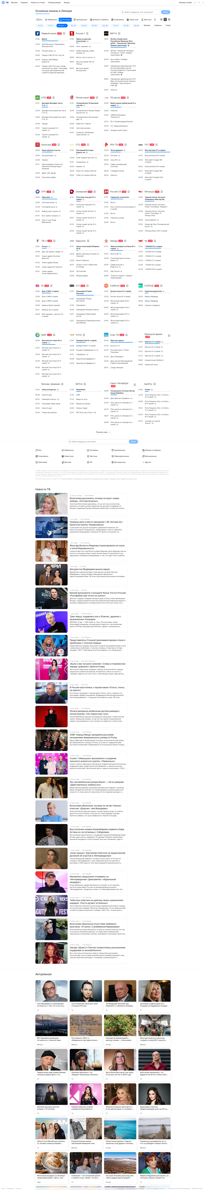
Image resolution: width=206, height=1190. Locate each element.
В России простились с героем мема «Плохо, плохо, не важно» (97, 689)
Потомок (114, 155)
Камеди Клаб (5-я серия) (86, 340)
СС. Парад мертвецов (119, 126)
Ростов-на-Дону (131, 479)
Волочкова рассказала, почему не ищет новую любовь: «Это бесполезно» (94, 499)
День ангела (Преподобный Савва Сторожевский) (121, 362)
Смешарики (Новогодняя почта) (86, 315)
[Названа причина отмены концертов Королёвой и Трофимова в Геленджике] (86, 1099)
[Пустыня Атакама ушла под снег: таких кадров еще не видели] (120, 1168)
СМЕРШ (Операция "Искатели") (118, 116)
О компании (10, 1188)
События (114, 111)
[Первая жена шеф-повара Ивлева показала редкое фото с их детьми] (51, 1065)
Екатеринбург (87, 479)
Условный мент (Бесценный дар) (87, 118)
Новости (114, 90)
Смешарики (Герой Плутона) (84, 292)
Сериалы (158, 25)
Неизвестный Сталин (119, 130)
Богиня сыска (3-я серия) (121, 291)
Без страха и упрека (50, 216)
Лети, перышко (82, 46)
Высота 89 (115, 254)
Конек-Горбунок (82, 260)
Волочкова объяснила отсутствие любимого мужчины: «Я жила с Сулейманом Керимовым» (95, 925)
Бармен (79, 166)
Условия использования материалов (178, 1188)
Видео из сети (81, 399)
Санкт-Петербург (67, 479)
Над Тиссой (115, 271)
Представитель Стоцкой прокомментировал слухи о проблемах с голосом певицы (97, 641)
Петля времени (117, 150)
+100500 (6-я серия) (153, 265)
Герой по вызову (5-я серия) (50, 129)
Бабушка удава (82, 276)
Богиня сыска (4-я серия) (120, 296)
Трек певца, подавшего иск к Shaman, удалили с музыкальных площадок (95, 618)
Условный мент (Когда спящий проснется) (88, 112)
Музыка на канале (83, 404)
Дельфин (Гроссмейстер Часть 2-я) (54, 118)
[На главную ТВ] (6, 2)
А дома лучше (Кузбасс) (154, 360)
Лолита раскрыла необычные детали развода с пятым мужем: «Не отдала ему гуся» (95, 712)
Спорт (168, 25)
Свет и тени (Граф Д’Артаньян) (49, 221)
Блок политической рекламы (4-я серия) (123, 208)
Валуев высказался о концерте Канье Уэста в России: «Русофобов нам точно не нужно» (98, 594)
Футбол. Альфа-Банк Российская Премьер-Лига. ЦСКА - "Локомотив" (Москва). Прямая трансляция (123, 42)
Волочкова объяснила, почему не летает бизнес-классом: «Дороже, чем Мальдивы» (96, 807)
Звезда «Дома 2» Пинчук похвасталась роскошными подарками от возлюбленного (97, 949)
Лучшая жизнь (47, 51)
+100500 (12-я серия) (153, 246)
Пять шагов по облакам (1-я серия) (121, 404)
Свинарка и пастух (49, 399)
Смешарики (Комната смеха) (87, 310)
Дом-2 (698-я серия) (50, 296)
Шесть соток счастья (84, 57)
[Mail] (3, 2)
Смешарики (80, 305)
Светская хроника (83, 128)
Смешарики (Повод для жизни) (83, 300)
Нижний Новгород (97, 479)
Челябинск (112, 479)
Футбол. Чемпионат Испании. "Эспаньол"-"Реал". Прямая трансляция (122, 53)
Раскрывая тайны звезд (51, 404)
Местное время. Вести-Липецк (85, 63)
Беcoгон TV (115, 346)
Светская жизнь (48, 202)
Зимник (45, 160)
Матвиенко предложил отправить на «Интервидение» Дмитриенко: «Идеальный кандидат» (93, 879)
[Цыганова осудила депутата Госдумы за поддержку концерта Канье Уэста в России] (154, 996)
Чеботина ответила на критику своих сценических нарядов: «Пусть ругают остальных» (96, 901)
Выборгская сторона (50, 211)
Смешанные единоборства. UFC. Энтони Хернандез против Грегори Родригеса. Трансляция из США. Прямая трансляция (123, 70)
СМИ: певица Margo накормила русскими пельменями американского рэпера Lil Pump (93, 736)
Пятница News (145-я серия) (156, 231)
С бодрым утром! (117, 171)
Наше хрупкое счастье (51, 150)
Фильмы (147, 25)
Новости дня (47, 395)
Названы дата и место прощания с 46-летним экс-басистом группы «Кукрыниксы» (96, 523)
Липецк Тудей (81, 408)
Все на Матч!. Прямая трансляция (119, 60)
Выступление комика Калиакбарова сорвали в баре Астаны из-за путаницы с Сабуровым (97, 830)
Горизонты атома (117, 218)
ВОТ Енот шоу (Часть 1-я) (86, 412)
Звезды (45, 124)
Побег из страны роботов (86, 171)
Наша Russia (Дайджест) (85, 359)
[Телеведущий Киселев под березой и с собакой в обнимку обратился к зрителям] (120, 996)
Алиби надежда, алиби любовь (85, 52)
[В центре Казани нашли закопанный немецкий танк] (86, 1134)
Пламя (147, 390)
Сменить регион (42, 14)
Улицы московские (49, 412)
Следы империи (117, 368)
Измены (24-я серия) (50, 310)
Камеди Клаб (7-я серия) (86, 346)
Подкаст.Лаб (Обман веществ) (50, 61)
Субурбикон (81, 354)
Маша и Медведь (151, 296)
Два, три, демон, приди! (51, 252)
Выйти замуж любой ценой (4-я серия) (123, 104)
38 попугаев (81, 271)
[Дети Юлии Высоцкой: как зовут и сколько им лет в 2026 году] (120, 1065)
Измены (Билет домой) (51, 305)
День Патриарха (117, 357)
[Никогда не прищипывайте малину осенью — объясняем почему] (120, 1031)
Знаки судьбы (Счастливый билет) (50, 272)
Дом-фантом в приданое (120, 398)
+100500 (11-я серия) (153, 256)
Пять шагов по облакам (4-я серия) (121, 423)
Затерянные (81, 162)
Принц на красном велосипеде (83, 40)
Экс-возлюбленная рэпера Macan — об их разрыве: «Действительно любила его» (97, 783)
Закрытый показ (151, 364)
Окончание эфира (49, 177)
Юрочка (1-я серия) (153, 342)
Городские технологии (120, 197)
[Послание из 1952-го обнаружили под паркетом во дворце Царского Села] (86, 1031)
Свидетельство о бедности (117, 266)
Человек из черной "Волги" (152, 422)
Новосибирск (78, 479)
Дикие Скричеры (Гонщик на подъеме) (87, 255)
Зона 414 (114, 160)
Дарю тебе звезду (49, 173)
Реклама (18, 1188)
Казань (106, 479)
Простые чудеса (117, 340)
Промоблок (80, 390)
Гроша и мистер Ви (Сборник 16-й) (87, 247)
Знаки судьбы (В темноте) (52, 267)
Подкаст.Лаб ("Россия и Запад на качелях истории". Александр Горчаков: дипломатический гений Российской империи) (54, 69)
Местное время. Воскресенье (82, 69)
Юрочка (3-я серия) (152, 351)
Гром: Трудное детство (85, 158)
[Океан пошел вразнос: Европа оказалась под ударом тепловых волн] (120, 1134)
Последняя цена (48, 207)
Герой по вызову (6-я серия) (50, 136)
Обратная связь (197, 1188)
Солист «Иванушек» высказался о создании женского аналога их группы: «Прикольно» (93, 759)
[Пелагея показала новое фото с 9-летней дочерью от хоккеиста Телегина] (120, 1099)
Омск (118, 479)
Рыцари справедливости (86, 350)
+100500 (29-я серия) (153, 269)
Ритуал (45, 246)
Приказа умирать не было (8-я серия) (123, 247)
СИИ (78, 395)
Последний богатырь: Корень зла (85, 151)
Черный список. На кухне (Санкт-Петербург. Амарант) (156, 206)
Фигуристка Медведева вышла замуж (90, 569)
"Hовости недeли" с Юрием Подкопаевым (121, 277)
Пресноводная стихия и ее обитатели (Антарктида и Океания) (52, 166)
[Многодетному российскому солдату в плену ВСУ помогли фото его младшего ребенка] (154, 1031)
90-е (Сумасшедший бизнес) (122, 121)
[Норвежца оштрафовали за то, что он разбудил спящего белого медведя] (154, 1134)
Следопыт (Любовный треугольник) (85, 133)
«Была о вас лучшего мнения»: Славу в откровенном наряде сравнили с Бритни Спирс (97, 665)
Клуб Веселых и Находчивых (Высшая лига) (53, 45)
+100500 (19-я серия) (153, 252)
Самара (123, 479)
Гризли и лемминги (152, 305)
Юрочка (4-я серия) (152, 356)
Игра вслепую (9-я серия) (155, 155)
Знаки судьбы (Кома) (50, 262)
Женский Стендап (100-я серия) (154, 178)
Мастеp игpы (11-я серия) (155, 150)
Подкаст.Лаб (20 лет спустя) (53, 55)
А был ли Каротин (49, 390)
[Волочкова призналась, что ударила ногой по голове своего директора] (154, 1065)
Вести (113, 202)
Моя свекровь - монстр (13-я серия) (53, 315)
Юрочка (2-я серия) (152, 347)
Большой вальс (48, 155)
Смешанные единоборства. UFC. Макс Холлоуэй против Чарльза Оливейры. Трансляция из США (123, 82)
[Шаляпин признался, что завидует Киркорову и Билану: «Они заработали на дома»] (86, 1065)
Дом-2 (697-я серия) (50, 291)
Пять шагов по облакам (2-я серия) (121, 410)
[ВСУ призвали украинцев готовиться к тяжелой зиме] (51, 1031)
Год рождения (150, 220)
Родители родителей (153, 291)
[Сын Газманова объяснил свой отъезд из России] (86, 996)
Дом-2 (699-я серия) (50, 301)
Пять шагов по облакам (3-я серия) (121, 417)
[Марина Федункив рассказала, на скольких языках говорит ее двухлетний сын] (154, 1168)
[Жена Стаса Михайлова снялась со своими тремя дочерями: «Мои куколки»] (51, 1134)
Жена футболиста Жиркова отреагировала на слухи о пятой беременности (97, 547)
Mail (3, 1188)
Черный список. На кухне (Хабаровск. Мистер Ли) (155, 198)
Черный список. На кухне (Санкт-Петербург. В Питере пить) (155, 213)
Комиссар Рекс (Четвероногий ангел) (157, 225)
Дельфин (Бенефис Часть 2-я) (52, 104)
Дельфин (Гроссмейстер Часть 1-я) (54, 112)
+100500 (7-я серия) (153, 260)
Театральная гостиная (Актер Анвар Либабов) (123, 392)
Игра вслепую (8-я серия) (155, 166)
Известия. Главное (83, 124)
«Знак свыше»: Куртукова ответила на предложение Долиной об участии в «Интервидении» (97, 854)
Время (44, 39)
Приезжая (46, 197)
